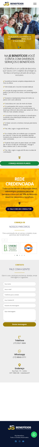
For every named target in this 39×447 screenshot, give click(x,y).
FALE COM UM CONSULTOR (20, 209)
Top (37, 445)
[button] (18, 47)
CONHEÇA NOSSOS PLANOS (19, 163)
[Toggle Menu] (34, 4)
